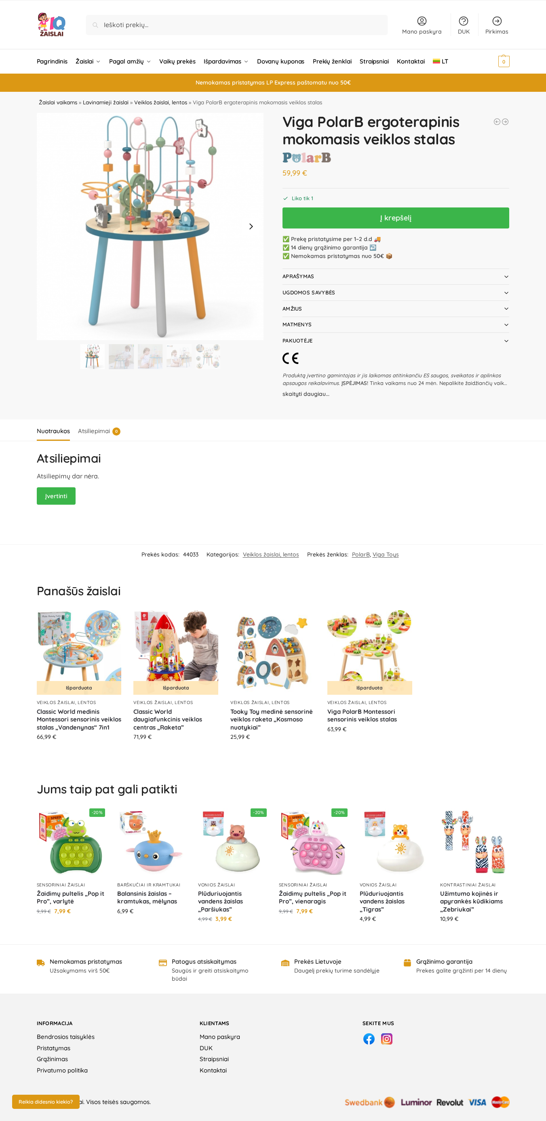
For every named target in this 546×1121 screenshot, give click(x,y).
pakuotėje (297, 340)
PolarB (361, 554)
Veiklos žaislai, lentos (160, 102)
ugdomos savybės (308, 292)
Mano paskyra (422, 31)
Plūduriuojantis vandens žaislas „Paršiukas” (220, 901)
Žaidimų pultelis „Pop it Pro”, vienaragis (312, 897)
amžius (292, 308)
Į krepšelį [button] (272, 754)
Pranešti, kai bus (79, 754)
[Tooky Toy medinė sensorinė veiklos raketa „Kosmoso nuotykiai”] (272, 652)
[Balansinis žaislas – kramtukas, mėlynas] (151, 842)
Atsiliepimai (98, 431)
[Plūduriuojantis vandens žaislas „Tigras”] (394, 842)
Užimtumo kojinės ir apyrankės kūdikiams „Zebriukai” (471, 901)
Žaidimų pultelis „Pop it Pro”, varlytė (70, 897)
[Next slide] (250, 226)
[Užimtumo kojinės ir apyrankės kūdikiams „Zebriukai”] (474, 842)
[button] (492, 61)
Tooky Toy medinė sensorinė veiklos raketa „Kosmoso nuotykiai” (271, 719)
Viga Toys (386, 554)
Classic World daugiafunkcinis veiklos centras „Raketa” (167, 719)
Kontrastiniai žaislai (468, 885)
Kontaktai (213, 1070)
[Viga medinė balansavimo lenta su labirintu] (497, 122)
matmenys (297, 324)
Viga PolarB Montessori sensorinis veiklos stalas (362, 715)
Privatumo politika (62, 1070)
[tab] (55, 430)
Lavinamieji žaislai (106, 102)
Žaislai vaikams (58, 102)
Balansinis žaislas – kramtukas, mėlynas (147, 897)
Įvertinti (56, 496)
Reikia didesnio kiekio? (46, 1101)
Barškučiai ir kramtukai (148, 885)
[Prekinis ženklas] (306, 157)
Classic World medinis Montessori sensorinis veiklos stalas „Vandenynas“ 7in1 (79, 719)
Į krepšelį (395, 217)
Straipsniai (214, 1059)
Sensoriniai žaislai (61, 885)
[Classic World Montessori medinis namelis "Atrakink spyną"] (505, 122)
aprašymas (298, 276)
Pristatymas (53, 1048)
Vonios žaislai (216, 885)
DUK (464, 31)
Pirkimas (496, 31)
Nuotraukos (53, 431)
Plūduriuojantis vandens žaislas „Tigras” (382, 901)
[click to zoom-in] (150, 226)
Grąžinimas (52, 1059)
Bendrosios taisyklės (66, 1037)
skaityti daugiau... (305, 394)
